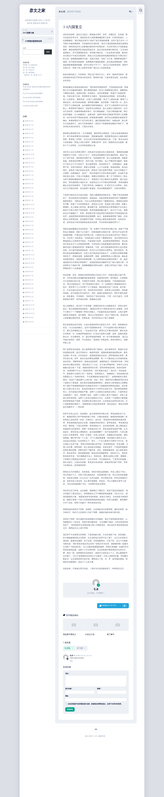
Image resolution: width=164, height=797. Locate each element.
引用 (82, 648)
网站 (66, 696)
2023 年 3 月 (29, 292)
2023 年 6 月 (29, 280)
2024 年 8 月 (29, 221)
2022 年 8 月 (29, 317)
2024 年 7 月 (29, 225)
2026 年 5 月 (29, 133)
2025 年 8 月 (29, 171)
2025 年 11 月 (29, 158)
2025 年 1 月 (29, 200)
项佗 (36, 106)
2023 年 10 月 (29, 263)
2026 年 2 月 (29, 146)
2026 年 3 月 (29, 142)
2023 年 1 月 (29, 301)
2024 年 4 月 (29, 238)
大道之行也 (89, 634)
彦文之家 (37, 10)
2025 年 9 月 (29, 167)
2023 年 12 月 (29, 255)
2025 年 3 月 (29, 192)
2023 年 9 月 (29, 267)
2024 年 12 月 (29, 204)
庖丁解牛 (110, 634)
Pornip (25, 97)
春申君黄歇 (39, 93)
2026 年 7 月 (29, 125)
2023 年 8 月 (29, 271)
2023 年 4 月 (29, 288)
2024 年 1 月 (29, 250)
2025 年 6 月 (29, 179)
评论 (70, 648)
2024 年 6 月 (29, 230)
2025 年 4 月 (29, 188)
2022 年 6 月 (29, 322)
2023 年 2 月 (29, 297)
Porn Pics (26, 93)
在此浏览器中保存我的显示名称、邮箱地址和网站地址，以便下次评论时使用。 (95, 704)
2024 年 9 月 (29, 217)
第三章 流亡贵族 (28, 67)
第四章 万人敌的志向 (30, 65)
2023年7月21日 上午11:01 (83, 655)
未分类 (62, 11)
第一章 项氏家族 (28, 72)
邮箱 (99, 688)
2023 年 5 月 (29, 284)
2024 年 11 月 (29, 209)
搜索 (24, 48)
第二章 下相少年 (28, 70)
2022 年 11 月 (29, 309)
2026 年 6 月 (29, 129)
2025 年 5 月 (29, 184)
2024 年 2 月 (29, 246)
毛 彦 (24, 87)
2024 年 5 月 (29, 234)
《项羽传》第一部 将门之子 (32, 75)
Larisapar (26, 106)
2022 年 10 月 (29, 313)
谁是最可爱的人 (69, 634)
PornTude (26, 101)
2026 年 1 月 (29, 150)
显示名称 (69, 688)
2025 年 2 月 (29, 196)
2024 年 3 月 (29, 242)
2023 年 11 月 (29, 259)
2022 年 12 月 (29, 305)
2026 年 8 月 (29, 121)
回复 (71, 661)
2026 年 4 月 (29, 138)
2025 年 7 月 (29, 175)
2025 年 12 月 (29, 154)
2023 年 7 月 (29, 276)
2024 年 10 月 (29, 213)
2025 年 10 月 (29, 163)
